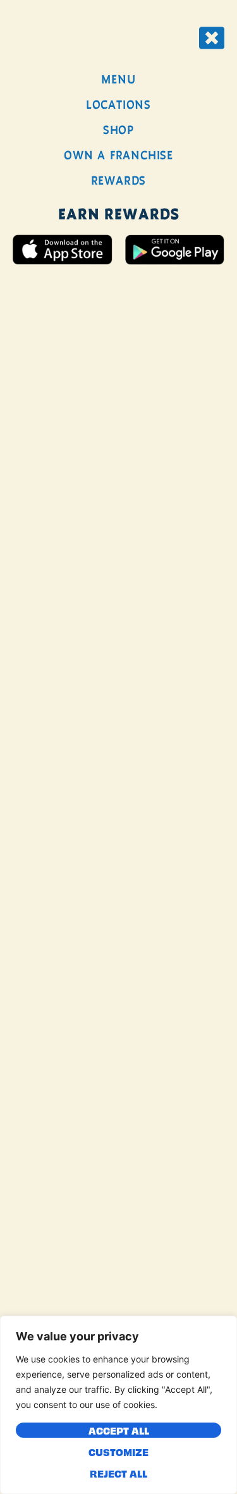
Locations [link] (118, 104)
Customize (118, 1451)
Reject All (118, 1473)
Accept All (118, 1430)
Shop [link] (118, 130)
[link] (211, 38)
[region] (118, 1405)
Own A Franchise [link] (118, 155)
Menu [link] (118, 79)
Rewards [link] (119, 180)
